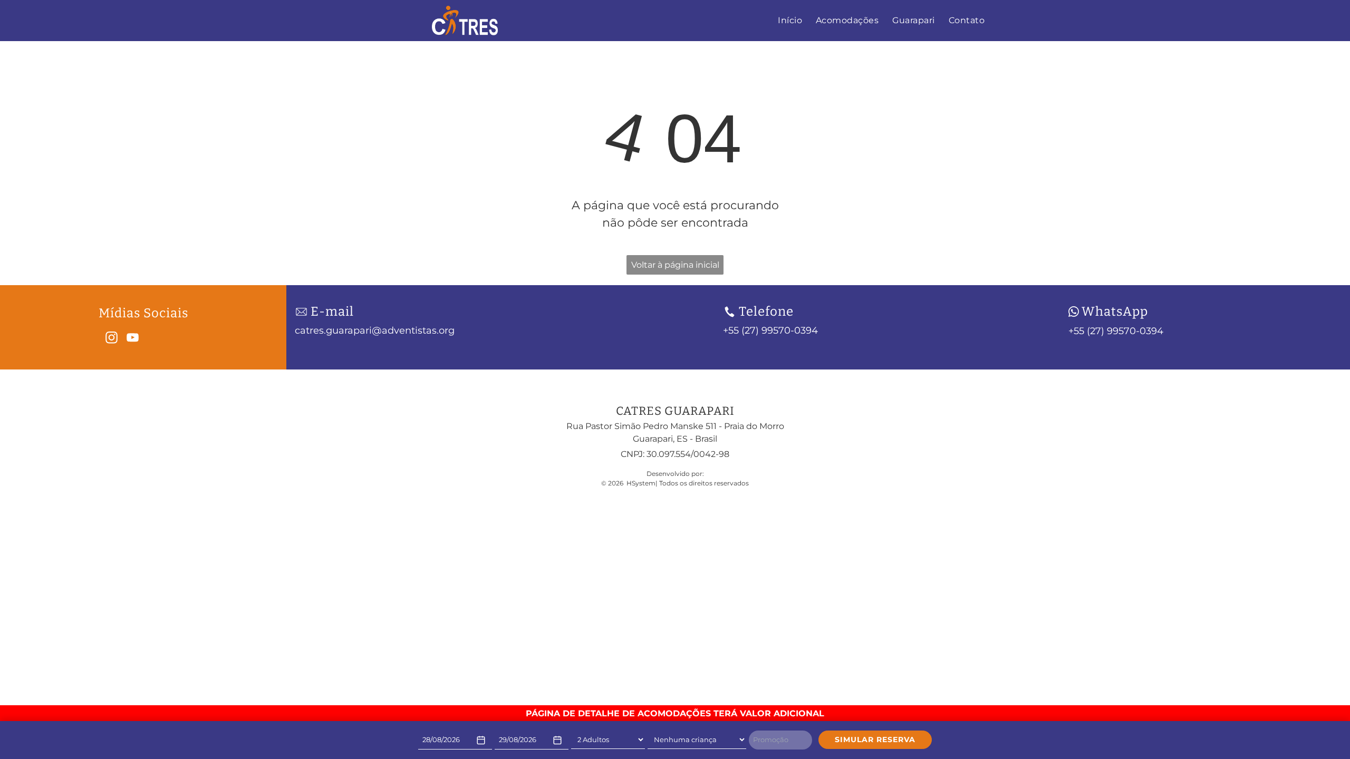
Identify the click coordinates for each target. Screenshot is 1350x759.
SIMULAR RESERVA (875, 739)
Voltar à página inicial (675, 265)
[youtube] (132, 338)
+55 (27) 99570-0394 (1115, 331)
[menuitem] (790, 20)
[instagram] (111, 338)
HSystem (640, 483)
